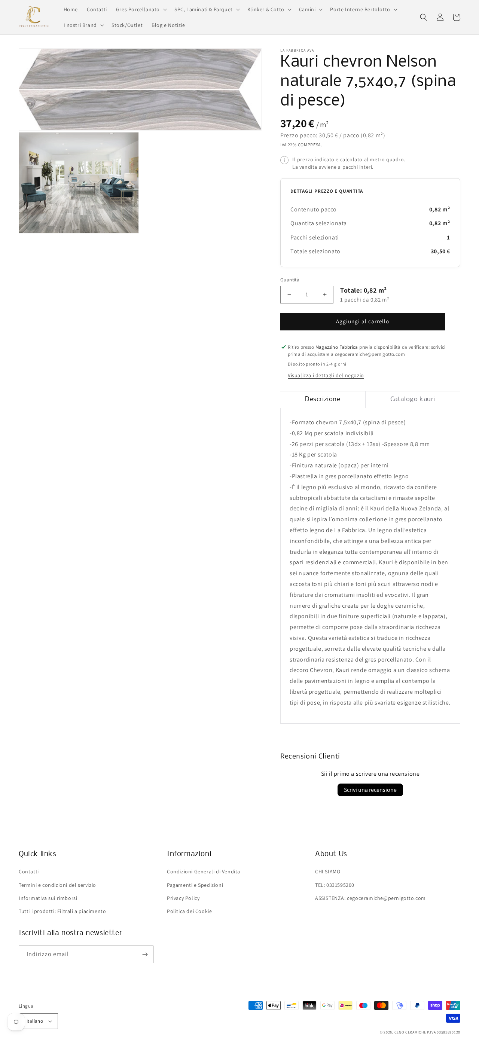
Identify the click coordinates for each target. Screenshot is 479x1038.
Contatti (29, 871)
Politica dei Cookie (189, 911)
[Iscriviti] (145, 954)
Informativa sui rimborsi (48, 898)
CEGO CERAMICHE (410, 1032)
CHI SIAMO (327, 871)
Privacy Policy (183, 898)
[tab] (323, 399)
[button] (141, 9)
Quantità (289, 280)
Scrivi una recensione (370, 790)
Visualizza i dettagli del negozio (326, 375)
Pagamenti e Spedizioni (195, 885)
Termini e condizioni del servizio (57, 885)
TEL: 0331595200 (334, 885)
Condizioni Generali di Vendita (203, 871)
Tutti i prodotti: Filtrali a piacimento (62, 911)
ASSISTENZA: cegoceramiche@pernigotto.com (370, 898)
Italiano (35, 1021)
